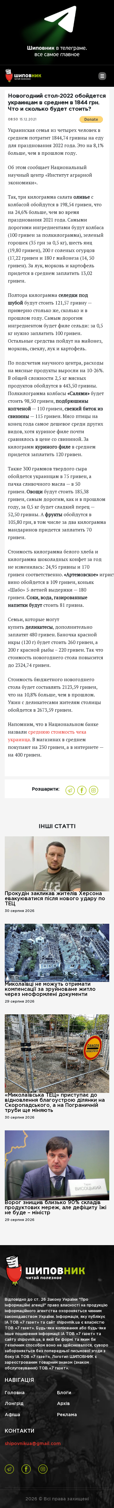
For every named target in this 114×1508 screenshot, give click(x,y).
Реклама (67, 1415)
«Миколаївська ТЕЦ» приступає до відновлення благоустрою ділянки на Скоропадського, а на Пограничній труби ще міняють (55, 1103)
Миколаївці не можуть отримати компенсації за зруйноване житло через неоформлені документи (50, 989)
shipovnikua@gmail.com (33, 1444)
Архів (63, 1404)
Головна (15, 1393)
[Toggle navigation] (102, 78)
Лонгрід (14, 1404)
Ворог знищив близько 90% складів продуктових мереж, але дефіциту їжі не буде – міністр (55, 1207)
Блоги (64, 1393)
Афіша (12, 1415)
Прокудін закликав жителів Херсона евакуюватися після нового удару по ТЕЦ (55, 898)
